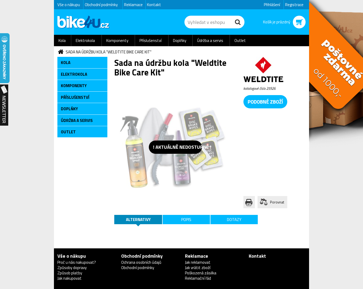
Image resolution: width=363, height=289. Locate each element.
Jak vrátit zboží (197, 268)
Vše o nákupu (68, 5)
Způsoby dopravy (72, 268)
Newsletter (4, 105)
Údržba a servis (210, 40)
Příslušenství (151, 40)
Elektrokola (85, 40)
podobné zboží (265, 101)
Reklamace (133, 5)
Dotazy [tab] (234, 219)
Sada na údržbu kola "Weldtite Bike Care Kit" (108, 52)
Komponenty (117, 40)
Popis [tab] (186, 219)
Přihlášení (272, 5)
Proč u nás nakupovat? (76, 262)
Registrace (294, 5)
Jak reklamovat (197, 262)
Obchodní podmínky (101, 5)
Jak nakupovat (69, 278)
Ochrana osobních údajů (141, 262)
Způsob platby (69, 273)
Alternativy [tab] (138, 219)
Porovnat (277, 202)
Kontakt (154, 5)
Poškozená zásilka (200, 273)
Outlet (240, 40)
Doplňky (179, 40)
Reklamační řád (198, 278)
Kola (62, 40)
